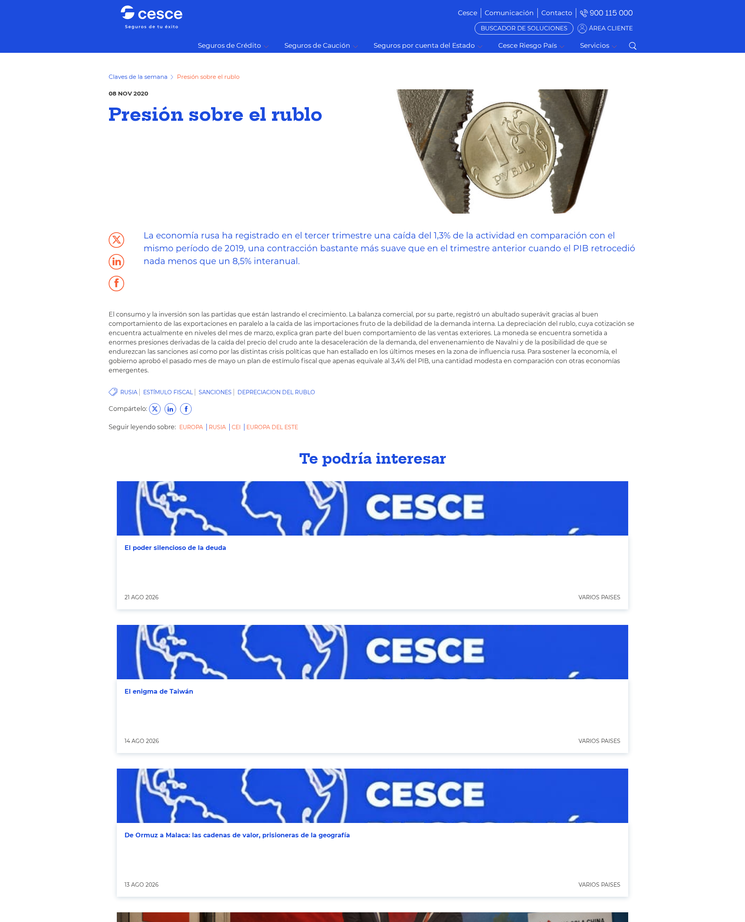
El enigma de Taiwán (159, 691)
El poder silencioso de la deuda (175, 547)
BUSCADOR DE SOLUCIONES (524, 28)
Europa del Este (272, 427)
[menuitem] (509, 13)
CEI (237, 427)
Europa (191, 427)
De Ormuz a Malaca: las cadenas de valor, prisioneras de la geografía (237, 835)
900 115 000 (611, 13)
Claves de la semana (138, 76)
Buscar (632, 46)
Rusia (218, 427)
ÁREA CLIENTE (611, 28)
